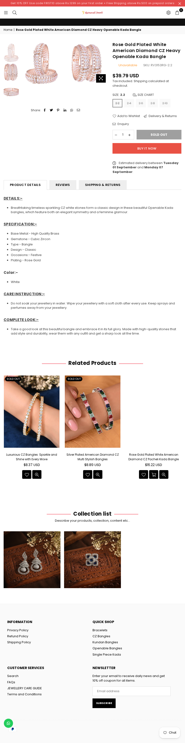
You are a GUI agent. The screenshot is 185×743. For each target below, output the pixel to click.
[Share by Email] (78, 110)
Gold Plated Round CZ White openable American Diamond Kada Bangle (153, 459)
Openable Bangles (107, 648)
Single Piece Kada (106, 654)
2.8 (153, 103)
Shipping (140, 81)
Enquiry (123, 124)
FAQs (11, 682)
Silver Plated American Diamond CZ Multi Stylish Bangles (32, 457)
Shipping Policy (19, 642)
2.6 (141, 103)
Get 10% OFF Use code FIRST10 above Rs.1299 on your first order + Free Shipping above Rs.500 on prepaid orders (93, 3)
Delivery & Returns (162, 116)
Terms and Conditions (24, 694)
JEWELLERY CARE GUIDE (24, 688)
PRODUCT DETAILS (25, 185)
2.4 (129, 103)
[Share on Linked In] (65, 110)
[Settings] (168, 12)
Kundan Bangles (105, 642)
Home (8, 30)
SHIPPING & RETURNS (103, 185)
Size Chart (145, 95)
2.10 (165, 103)
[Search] (14, 12)
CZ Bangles (101, 636)
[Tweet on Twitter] (51, 110)
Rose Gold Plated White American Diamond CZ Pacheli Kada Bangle (92, 457)
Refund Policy (17, 636)
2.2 (117, 103)
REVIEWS (63, 185)
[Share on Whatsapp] (71, 110)
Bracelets (99, 630)
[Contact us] (8, 723)
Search (13, 676)
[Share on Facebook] (44, 110)
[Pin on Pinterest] (58, 110)
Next (104, 63)
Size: (133, 95)
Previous (24, 63)
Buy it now (147, 148)
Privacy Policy (17, 630)
